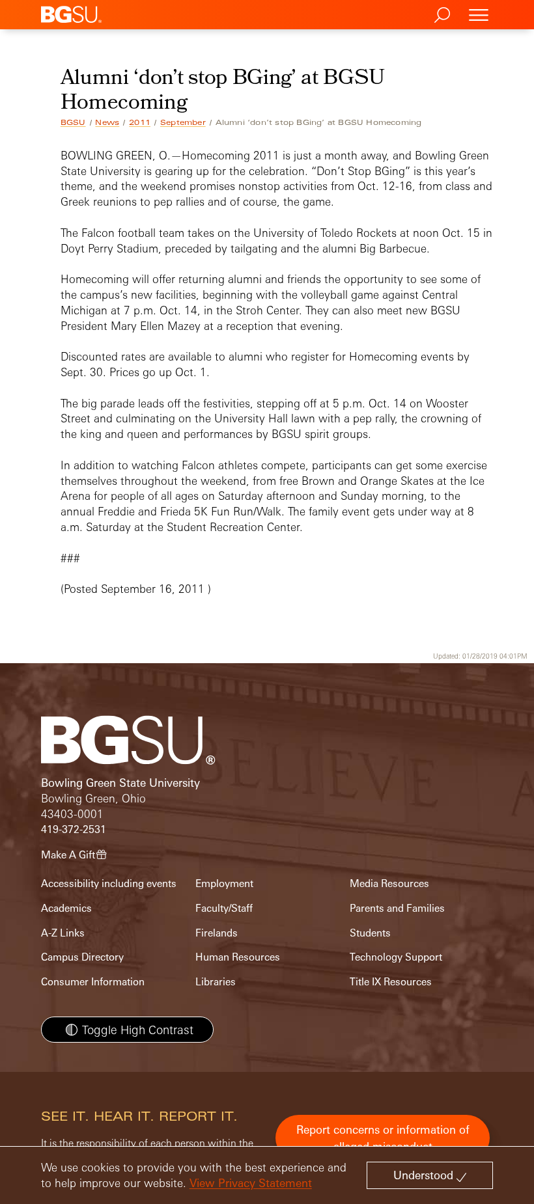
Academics (66, 908)
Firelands (216, 933)
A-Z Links (63, 933)
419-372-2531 (73, 829)
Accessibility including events (108, 883)
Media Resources (389, 883)
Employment (224, 883)
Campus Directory (82, 957)
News (107, 122)
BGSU (73, 122)
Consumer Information (93, 982)
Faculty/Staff (224, 908)
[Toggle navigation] (478, 14)
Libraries (215, 982)
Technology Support (396, 957)
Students (370, 933)
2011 (139, 122)
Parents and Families (397, 908)
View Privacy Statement (251, 1183)
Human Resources (237, 957)
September (183, 122)
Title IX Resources (391, 982)
